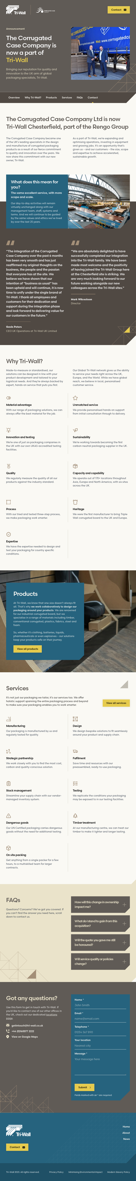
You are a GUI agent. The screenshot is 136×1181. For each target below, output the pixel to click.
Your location (83, 1040)
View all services (116, 703)
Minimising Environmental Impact (85, 1172)
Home (126, 1126)
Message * (81, 1053)
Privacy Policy (56, 1172)
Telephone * (82, 1026)
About (126, 1132)
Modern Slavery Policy (118, 1172)
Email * (79, 1013)
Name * (79, 999)
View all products (27, 648)
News (126, 1139)
